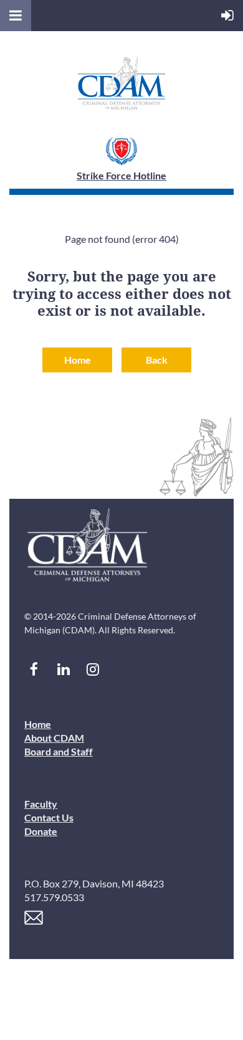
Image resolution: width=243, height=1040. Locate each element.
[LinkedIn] (63, 669)
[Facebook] (34, 669)
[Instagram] (92, 669)
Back (157, 360)
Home (77, 360)
